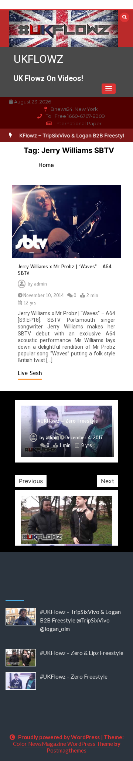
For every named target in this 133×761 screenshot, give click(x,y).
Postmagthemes (66, 750)
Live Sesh (30, 373)
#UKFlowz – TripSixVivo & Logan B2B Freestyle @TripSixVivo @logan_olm (80, 620)
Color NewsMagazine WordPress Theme (63, 743)
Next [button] (107, 481)
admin (40, 284)
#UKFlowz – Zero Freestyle (67, 421)
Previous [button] (31, 481)
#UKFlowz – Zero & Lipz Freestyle (81, 652)
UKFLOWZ (38, 58)
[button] (109, 88)
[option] (66, 431)
